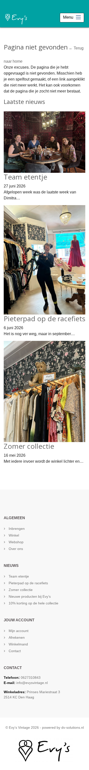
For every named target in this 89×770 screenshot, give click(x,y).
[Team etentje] (44, 142)
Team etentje (25, 176)
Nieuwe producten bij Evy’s (30, 596)
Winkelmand (18, 644)
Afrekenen (17, 637)
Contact (15, 651)
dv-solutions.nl (72, 727)
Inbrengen (17, 529)
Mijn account (18, 631)
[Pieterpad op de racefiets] (44, 259)
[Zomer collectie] (44, 391)
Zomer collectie (29, 446)
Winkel (14, 535)
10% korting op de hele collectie (33, 603)
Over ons (16, 549)
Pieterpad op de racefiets (44, 318)
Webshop (16, 542)
